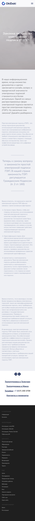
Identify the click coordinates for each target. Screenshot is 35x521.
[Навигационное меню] (32, 3)
